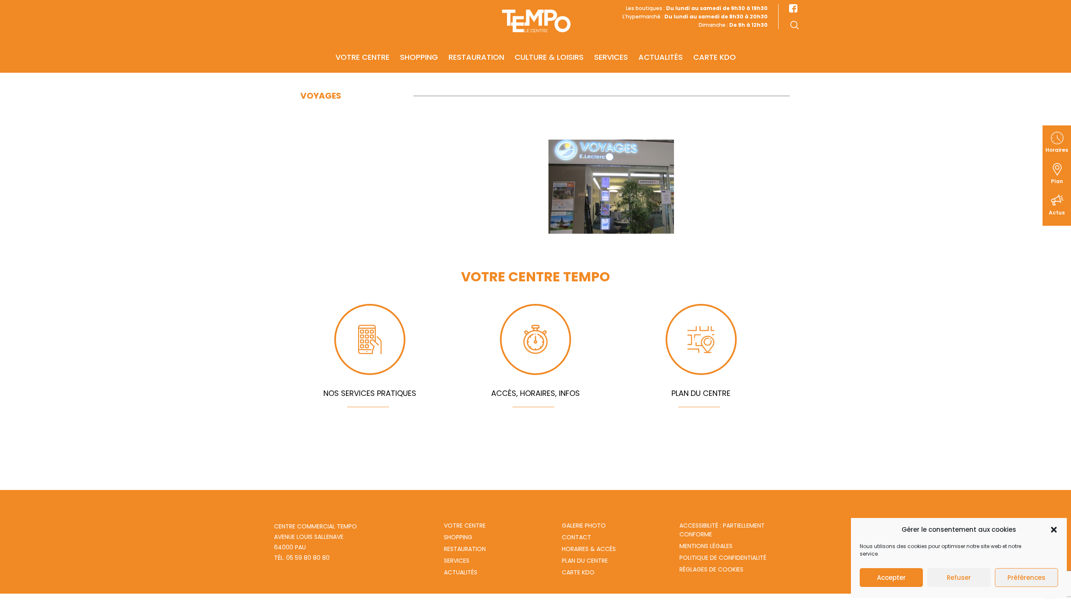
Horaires (1056, 149)
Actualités (660, 57)
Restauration (476, 57)
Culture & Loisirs (549, 57)
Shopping (419, 57)
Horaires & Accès (589, 549)
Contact (576, 537)
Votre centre (362, 57)
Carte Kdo (578, 572)
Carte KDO (714, 57)
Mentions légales (706, 546)
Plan (1057, 181)
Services (611, 57)
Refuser (959, 577)
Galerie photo (584, 525)
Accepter (891, 577)
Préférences (1026, 577)
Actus (1057, 212)
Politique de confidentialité (722, 558)
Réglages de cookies (711, 569)
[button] (1054, 529)
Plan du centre (585, 560)
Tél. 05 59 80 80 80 (302, 558)
